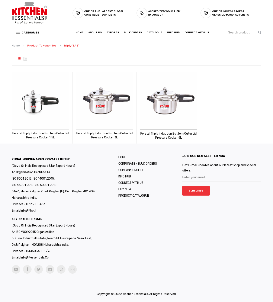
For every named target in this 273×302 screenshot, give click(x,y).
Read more (34, 137)
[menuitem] (80, 32)
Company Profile (131, 170)
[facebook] (27, 269)
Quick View (46, 137)
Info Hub (124, 176)
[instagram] (50, 269)
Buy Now (124, 189)
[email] (72, 269)
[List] (25, 58)
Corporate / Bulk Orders (137, 164)
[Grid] (19, 58)
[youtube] (16, 269)
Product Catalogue (133, 195)
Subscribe (196, 190)
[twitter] (38, 269)
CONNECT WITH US (131, 183)
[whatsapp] (61, 269)
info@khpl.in (28, 210)
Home (16, 45)
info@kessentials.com (35, 257)
